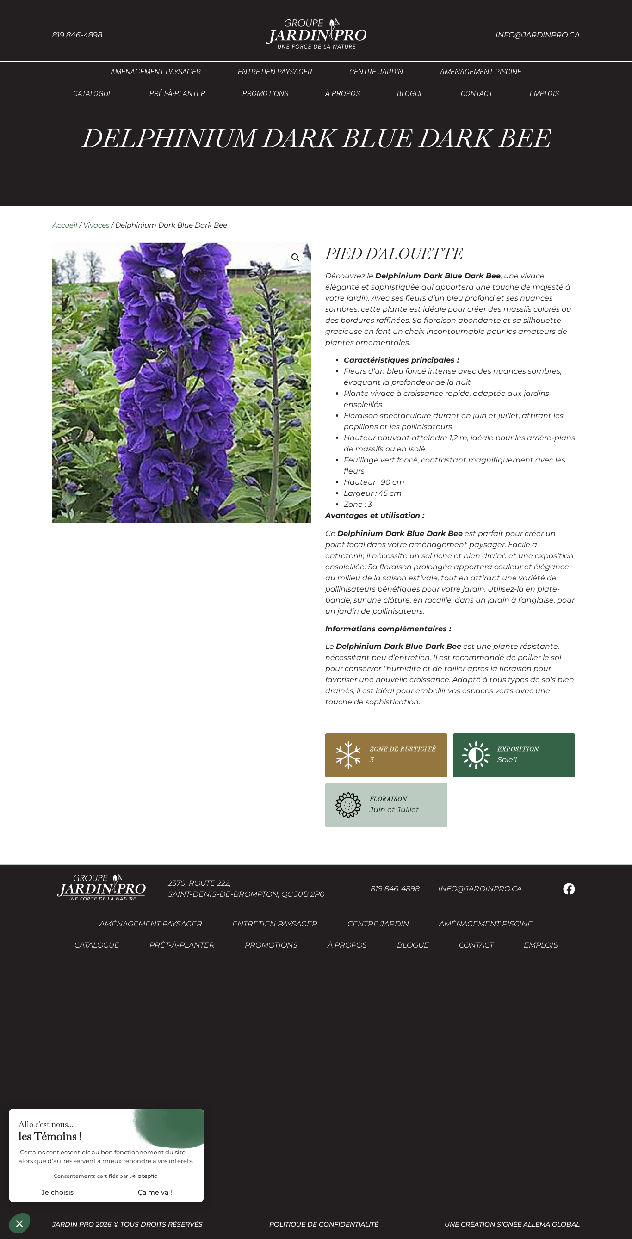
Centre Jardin (376, 72)
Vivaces (96, 225)
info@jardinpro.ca (538, 35)
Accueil (64, 225)
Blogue (410, 93)
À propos (342, 93)
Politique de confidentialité (323, 1224)
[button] (295, 257)
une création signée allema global (512, 1224)
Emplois (544, 93)
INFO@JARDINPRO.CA (480, 888)
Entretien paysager (275, 72)
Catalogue (92, 93)
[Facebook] (569, 889)
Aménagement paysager (156, 72)
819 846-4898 (77, 35)
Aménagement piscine (480, 72)
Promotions (265, 93)
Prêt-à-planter (177, 93)
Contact (477, 93)
